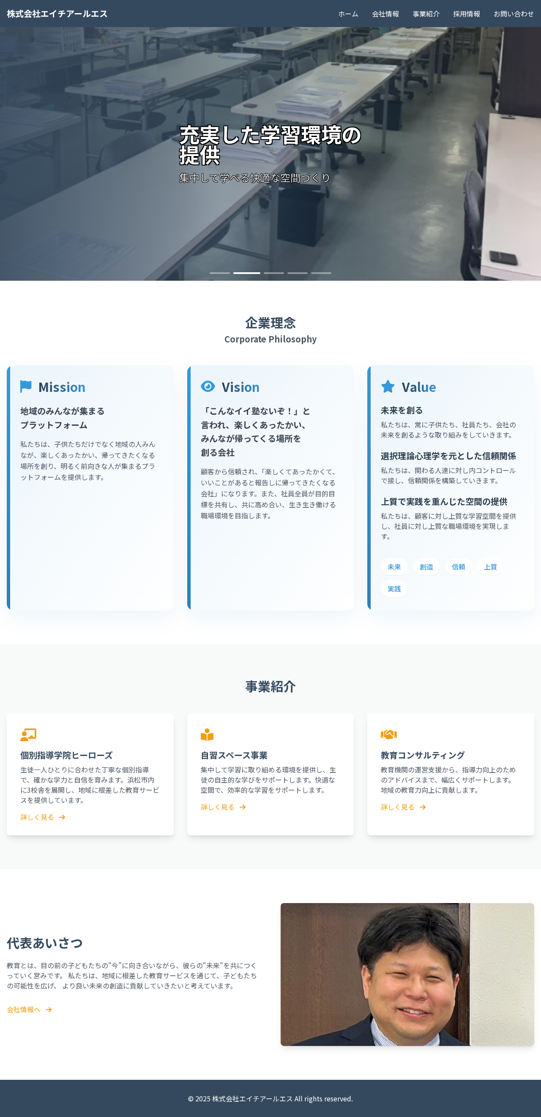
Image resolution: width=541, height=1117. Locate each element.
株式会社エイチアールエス (57, 13)
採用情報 (466, 13)
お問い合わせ (514, 13)
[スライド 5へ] (321, 273)
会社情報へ (24, 1009)
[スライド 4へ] (297, 273)
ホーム (348, 13)
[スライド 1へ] (220, 273)
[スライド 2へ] (246, 273)
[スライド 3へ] (274, 273)
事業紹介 (426, 13)
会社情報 (385, 13)
